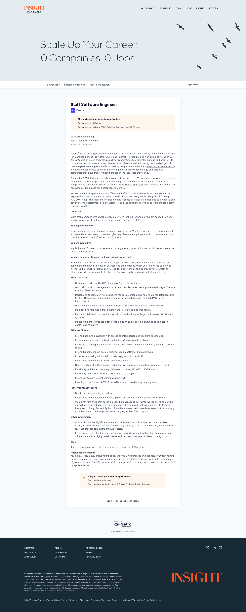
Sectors (213, 8)
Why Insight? (148, 8)
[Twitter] (207, 547)
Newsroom (61, 552)
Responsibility (94, 557)
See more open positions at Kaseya (123, 501)
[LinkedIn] (214, 547)
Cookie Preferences (152, 600)
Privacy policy (116, 531)
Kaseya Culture (116, 187)
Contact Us (30, 552)
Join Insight (30, 557)
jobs (53, 84)
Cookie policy (129, 531)
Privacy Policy (67, 600)
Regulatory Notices (120, 600)
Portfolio (165, 8)
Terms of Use (53, 600)
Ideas (189, 8)
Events (200, 8)
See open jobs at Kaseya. (90, 123)
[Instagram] (220, 547)
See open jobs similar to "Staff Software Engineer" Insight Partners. (109, 127)
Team (179, 8)
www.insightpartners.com (160, 166)
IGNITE (89, 552)
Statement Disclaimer (100, 600)
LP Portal (60, 557)
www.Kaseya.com (133, 184)
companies (74, 84)
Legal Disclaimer (82, 600)
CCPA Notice (136, 600)
